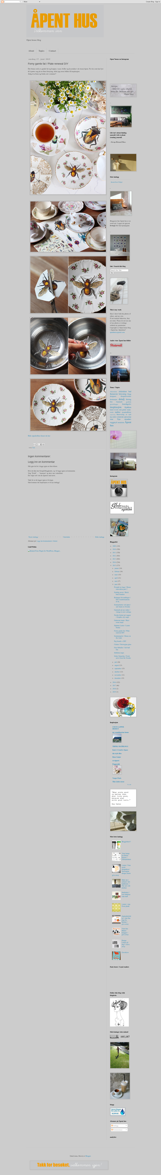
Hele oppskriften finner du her (39, 436)
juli (116, 662)
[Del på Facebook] (41, 444)
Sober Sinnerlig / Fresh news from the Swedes (122, 657)
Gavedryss (125, 952)
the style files (117, 753)
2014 (114, 562)
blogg (129, 394)
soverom (120, 416)
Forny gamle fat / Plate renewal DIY (122, 632)
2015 (114, 565)
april (116, 578)
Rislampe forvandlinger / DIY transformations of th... (122, 599)
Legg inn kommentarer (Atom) (47, 541)
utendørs (127, 419)
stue (111, 419)
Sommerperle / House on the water (122, 637)
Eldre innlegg (99, 537)
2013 (114, 559)
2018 (114, 688)
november (118, 675)
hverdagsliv (126, 404)
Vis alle (129, 784)
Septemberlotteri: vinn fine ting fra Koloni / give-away (126, 920)
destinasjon (113, 399)
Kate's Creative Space (120, 750)
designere (113, 396)
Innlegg (115, 1125)
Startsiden (66, 537)
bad (129, 391)
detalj (121, 399)
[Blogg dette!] (36, 444)
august (117, 665)
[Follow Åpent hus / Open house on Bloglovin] (119, 1026)
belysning (122, 393)
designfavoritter (126, 396)
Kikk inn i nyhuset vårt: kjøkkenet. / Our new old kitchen (126, 884)
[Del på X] (39, 444)
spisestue (127, 416)
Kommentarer (117, 1130)
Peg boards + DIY (120, 641)
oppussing (113, 414)
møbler (117, 412)
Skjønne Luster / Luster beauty (122, 626)
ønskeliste (121, 422)
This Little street (118, 781)
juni (116, 584)
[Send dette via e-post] (34, 444)
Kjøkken (128, 407)
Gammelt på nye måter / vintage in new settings (122, 611)
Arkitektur (123, 391)
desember (118, 678)
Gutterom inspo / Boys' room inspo (121, 621)
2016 (114, 682)
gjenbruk (128, 402)
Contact (52, 50)
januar (117, 568)
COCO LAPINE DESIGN (118, 728)
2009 (114, 546)
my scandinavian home (120, 732)
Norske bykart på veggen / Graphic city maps (122, 616)
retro (114, 416)
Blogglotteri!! (126, 841)
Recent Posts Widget (116, 182)
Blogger (88, 1156)
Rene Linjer (116, 757)
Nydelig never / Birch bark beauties (121, 593)
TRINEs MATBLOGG (120, 746)
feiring (128, 399)
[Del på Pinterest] (43, 444)
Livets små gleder (120, 410)
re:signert (115, 760)
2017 (114, 685)
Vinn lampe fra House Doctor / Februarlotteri (126, 856)
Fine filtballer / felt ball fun (122, 648)
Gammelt (119, 402)
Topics (41, 50)
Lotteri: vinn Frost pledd (126, 905)
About (31, 50)
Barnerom (114, 393)
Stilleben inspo (119, 653)
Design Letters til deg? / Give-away (126, 943)
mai (116, 581)
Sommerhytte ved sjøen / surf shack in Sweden (122, 606)
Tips (33, 448)
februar (117, 571)
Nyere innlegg (33, 537)
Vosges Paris (116, 778)
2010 (114, 549)
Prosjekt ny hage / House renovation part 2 (122, 588)
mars (116, 574)
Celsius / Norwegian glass (122, 644)
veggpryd (113, 422)
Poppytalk (116, 764)
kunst (112, 410)
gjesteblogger (114, 404)
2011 (114, 552)
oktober (117, 672)
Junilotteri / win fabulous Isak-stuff (126, 894)
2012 (114, 556)
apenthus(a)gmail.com (117, 332)
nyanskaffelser (126, 412)
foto (111, 402)
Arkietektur (113, 392)
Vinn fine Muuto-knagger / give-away (125, 931)
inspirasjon (115, 407)
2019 (114, 692)
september (118, 668)
